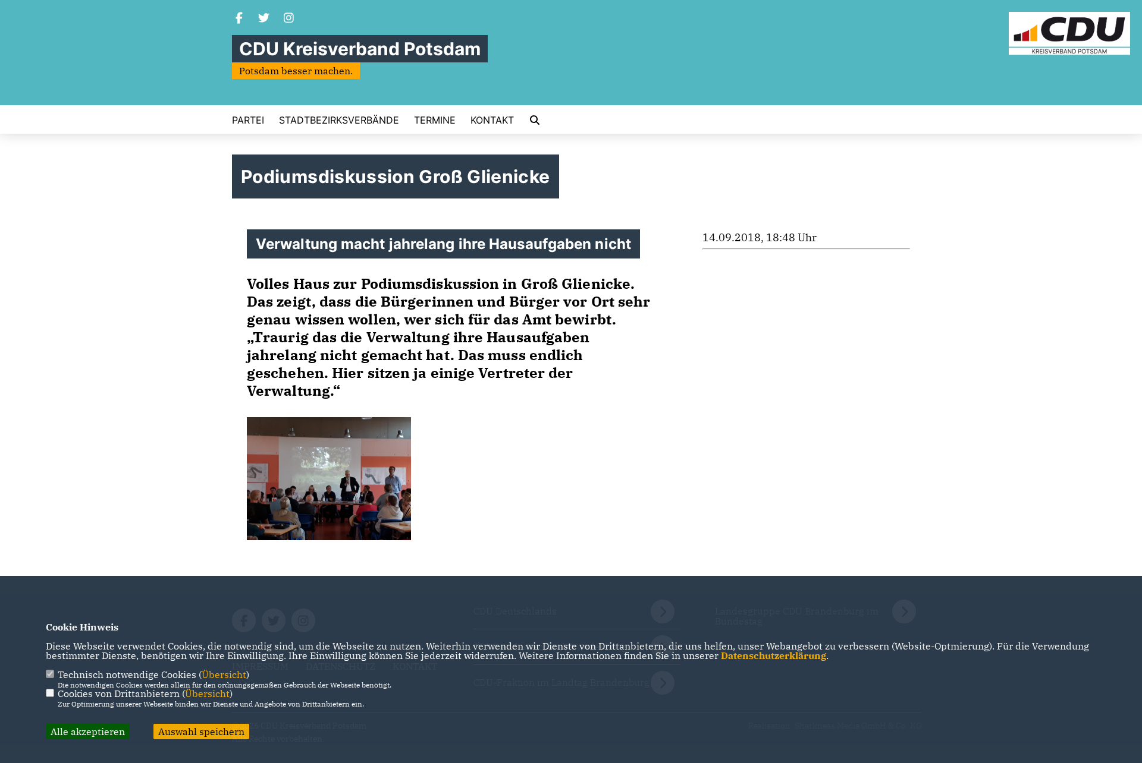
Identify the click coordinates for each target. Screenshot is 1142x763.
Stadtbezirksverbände (339, 120)
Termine (435, 120)
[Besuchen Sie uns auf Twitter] (264, 19)
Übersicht (224, 674)
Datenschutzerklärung (773, 655)
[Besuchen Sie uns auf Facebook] (239, 19)
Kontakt (492, 120)
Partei (248, 120)
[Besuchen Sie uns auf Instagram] (289, 19)
